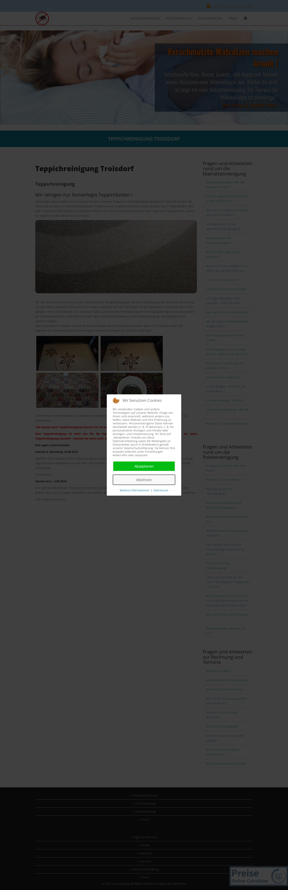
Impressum (160, 490)
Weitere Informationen (134, 490)
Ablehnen (144, 479)
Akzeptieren (144, 466)
